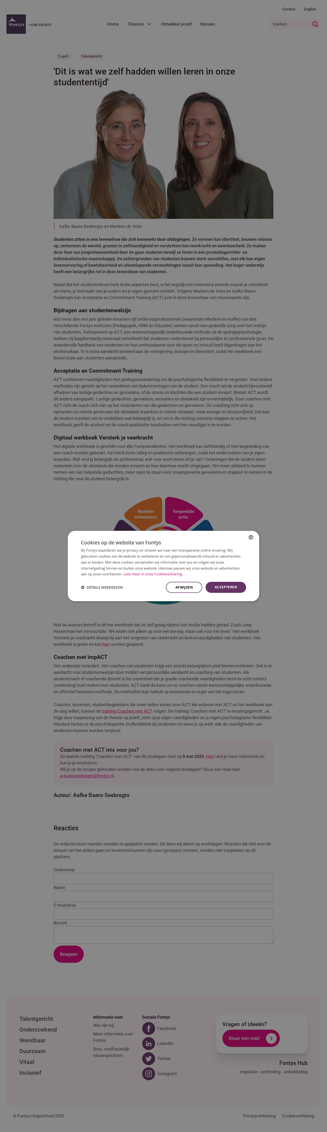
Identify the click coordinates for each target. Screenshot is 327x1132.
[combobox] (250, 537)
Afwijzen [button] (184, 587)
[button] (102, 587)
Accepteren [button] (226, 587)
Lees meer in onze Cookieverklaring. (153, 574)
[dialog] (163, 566)
